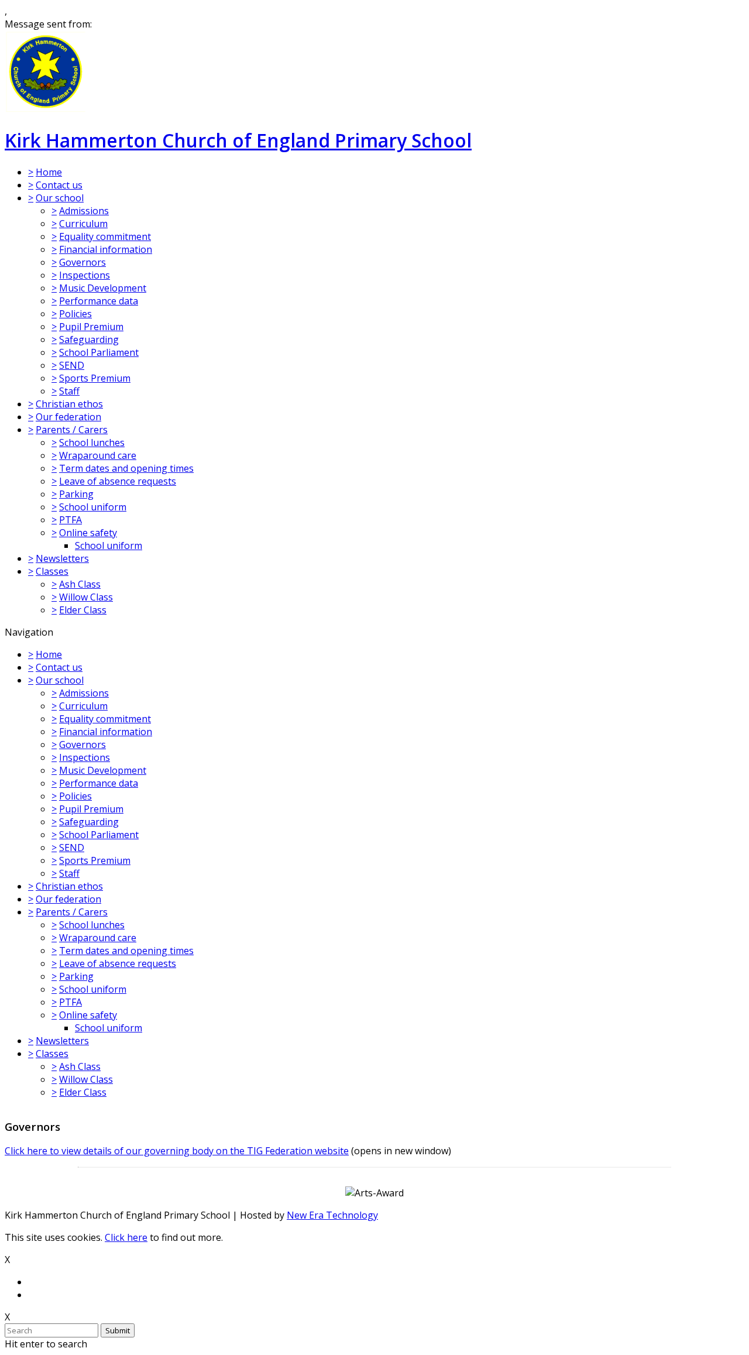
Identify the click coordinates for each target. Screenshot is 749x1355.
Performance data (98, 300)
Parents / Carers (72, 429)
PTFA (70, 519)
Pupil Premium (91, 326)
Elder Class (82, 609)
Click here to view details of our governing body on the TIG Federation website (177, 1150)
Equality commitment (105, 236)
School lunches (92, 442)
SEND (71, 365)
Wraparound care (97, 455)
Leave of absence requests (117, 481)
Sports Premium (94, 378)
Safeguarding (89, 339)
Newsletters (62, 558)
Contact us (59, 185)
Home (49, 172)
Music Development (102, 288)
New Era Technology (332, 1215)
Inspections (84, 275)
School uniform (92, 506)
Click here (126, 1237)
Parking (76, 494)
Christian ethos (69, 403)
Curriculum (83, 223)
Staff (69, 391)
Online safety (88, 532)
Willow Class (86, 597)
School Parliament (99, 352)
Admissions (84, 210)
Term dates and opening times (126, 468)
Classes (52, 571)
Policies (75, 313)
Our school (60, 197)
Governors (82, 262)
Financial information (105, 249)
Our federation (68, 416)
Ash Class (80, 584)
